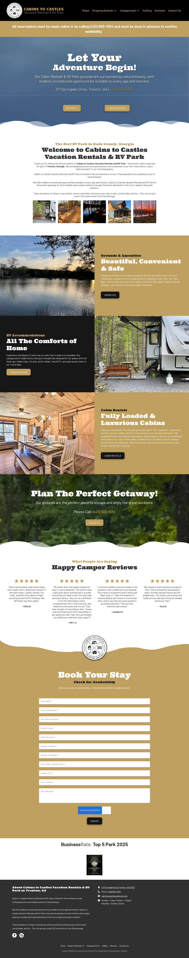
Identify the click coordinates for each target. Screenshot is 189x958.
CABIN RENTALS (112, 455)
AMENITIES (110, 295)
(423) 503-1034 (114, 891)
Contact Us (94, 522)
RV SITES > (71, 108)
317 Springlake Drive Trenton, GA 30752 (118, 887)
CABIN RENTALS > (117, 108)
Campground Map (18, 372)
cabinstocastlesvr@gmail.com (114, 896)
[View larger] (44, 211)
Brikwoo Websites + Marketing (118, 951)
